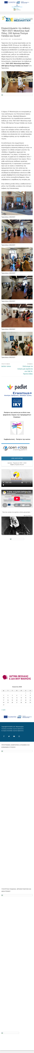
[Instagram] (19, 736)
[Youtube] (14, 736)
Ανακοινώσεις (17, 39)
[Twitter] (9, 736)
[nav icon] (32, 19)
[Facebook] (4, 736)
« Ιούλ (3, 710)
